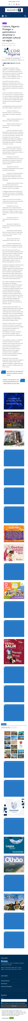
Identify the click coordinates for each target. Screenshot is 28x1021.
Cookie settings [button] (5, 1018)
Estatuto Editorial (5, 980)
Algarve (5, 45)
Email (2, 998)
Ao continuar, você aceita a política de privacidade (14, 1003)
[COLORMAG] (4, 961)
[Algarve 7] (2, 16)
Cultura (4, 23)
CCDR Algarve (9, 45)
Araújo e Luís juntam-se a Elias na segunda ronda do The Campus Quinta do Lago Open (11, 381)
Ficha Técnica (4, 983)
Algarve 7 (13, 43)
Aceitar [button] (11, 1018)
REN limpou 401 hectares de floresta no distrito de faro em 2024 (15, 373)
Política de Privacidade (6, 986)
